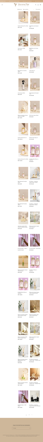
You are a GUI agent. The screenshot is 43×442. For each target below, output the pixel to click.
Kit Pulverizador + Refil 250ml (34, 248)
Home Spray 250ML (21, 48)
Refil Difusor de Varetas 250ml (22, 71)
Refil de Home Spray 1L (33, 137)
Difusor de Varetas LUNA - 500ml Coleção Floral (23, 337)
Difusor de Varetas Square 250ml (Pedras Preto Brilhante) (23, 360)
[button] (2, 5)
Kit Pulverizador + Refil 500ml (22, 405)
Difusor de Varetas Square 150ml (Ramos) (23, 270)
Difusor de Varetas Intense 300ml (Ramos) (23, 383)
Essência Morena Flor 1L (22, 137)
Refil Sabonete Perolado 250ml (22, 204)
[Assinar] (30, 428)
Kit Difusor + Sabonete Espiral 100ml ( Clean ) (33, 182)
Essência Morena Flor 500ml (23, 159)
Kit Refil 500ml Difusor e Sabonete (22, 293)
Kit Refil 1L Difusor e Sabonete (33, 270)
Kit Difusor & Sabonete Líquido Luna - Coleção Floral (34, 383)
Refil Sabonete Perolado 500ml (22, 182)
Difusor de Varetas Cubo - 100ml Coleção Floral (34, 315)
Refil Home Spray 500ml (33, 115)
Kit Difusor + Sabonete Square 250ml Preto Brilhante (34, 405)
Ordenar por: (19, 9)
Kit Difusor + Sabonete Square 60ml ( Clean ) (33, 204)
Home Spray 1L (32, 70)
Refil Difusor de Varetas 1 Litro (34, 26)
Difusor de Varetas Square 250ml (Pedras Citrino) (34, 293)
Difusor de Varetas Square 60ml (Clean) (34, 337)
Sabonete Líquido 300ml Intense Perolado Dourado (22, 227)
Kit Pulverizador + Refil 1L (22, 248)
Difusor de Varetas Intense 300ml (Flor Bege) (23, 116)
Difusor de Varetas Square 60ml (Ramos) (34, 227)
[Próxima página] (32, 415)
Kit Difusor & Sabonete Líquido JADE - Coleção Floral (34, 360)
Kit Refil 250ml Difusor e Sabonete (33, 159)
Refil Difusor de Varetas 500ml (33, 49)
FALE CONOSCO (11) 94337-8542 (35, 1)
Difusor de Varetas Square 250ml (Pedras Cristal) (23, 315)
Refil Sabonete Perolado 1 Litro (34, 93)
